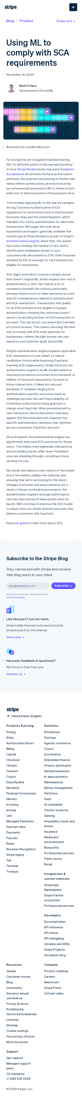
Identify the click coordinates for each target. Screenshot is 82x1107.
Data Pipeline (15, 782)
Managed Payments (20, 821)
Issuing (11, 810)
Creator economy (56, 810)
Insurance (51, 831)
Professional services (59, 853)
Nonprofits (51, 847)
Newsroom (51, 982)
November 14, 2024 (20, 74)
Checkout (13, 760)
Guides (11, 971)
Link (9, 816)
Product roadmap (56, 971)
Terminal (12, 866)
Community (14, 988)
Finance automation (57, 765)
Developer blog (54, 955)
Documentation (55, 922)
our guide (21, 523)
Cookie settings (17, 1031)
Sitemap (12, 1025)
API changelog (54, 938)
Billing (10, 749)
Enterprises (52, 732)
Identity (11, 799)
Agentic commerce (57, 743)
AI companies (53, 804)
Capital (11, 754)
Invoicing (12, 804)
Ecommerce (52, 754)
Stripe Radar (26, 169)
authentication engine (22, 241)
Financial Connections (21, 793)
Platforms (51, 793)
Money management (58, 788)
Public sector (53, 859)
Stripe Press (52, 988)
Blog (10, 20)
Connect (12, 771)
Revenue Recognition (21, 849)
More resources (17, 1042)
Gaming (49, 816)
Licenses (12, 1020)
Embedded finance (57, 760)
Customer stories (18, 977)
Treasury (12, 871)
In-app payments (56, 777)
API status (51, 933)
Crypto (11, 777)
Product (26, 20)
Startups (50, 737)
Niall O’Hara (27, 86)
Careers (49, 977)
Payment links (16, 827)
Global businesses (56, 771)
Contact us (14, 674)
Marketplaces (53, 782)
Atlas (10, 737)
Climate (11, 765)
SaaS (47, 799)
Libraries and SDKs (57, 944)
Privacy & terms (17, 1004)
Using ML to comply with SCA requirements (37, 52)
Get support (14, 1058)
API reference (53, 927)
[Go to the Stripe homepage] (11, 709)
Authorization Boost (20, 743)
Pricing (11, 732)
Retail (48, 864)
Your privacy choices (20, 1036)
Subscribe (62, 585)
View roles (13, 637)
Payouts (12, 838)
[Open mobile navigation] (73, 7)
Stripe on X (64, 21)
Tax (9, 860)
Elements (13, 788)
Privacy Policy (17, 597)
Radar (10, 843)
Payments (13, 832)
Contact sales (53, 993)
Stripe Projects (54, 949)
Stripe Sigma (15, 855)
